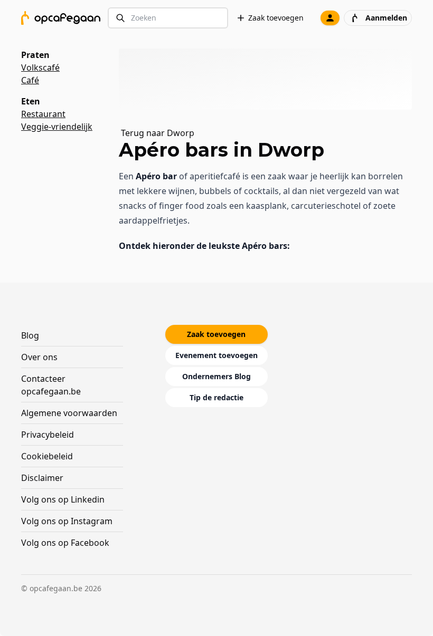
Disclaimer (42, 478)
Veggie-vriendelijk (56, 126)
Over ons (39, 357)
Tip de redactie (216, 397)
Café (30, 80)
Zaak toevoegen (276, 18)
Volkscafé (40, 67)
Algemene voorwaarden (69, 413)
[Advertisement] (269, 79)
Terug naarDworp (157, 133)
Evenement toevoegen (216, 355)
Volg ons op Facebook (65, 542)
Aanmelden (386, 18)
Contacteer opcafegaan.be (51, 385)
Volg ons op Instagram (66, 521)
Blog (30, 335)
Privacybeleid (47, 434)
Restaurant (43, 114)
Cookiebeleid (47, 456)
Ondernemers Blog (216, 376)
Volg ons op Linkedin (63, 499)
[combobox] (168, 18)
